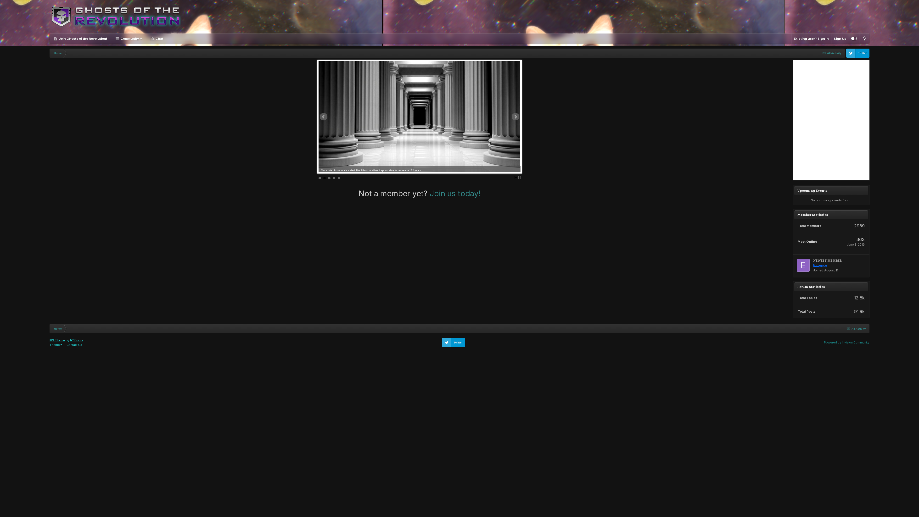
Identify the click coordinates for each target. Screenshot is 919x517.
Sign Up (840, 38)
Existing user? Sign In (811, 38)
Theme (55, 345)
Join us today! (455, 193)
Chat (159, 38)
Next (515, 117)
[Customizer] (854, 39)
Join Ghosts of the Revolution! (82, 38)
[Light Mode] (864, 39)
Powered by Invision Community (846, 342)
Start (516, 177)
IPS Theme (57, 340)
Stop (519, 177)
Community (130, 38)
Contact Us (74, 345)
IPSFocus (76, 340)
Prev (323, 117)
